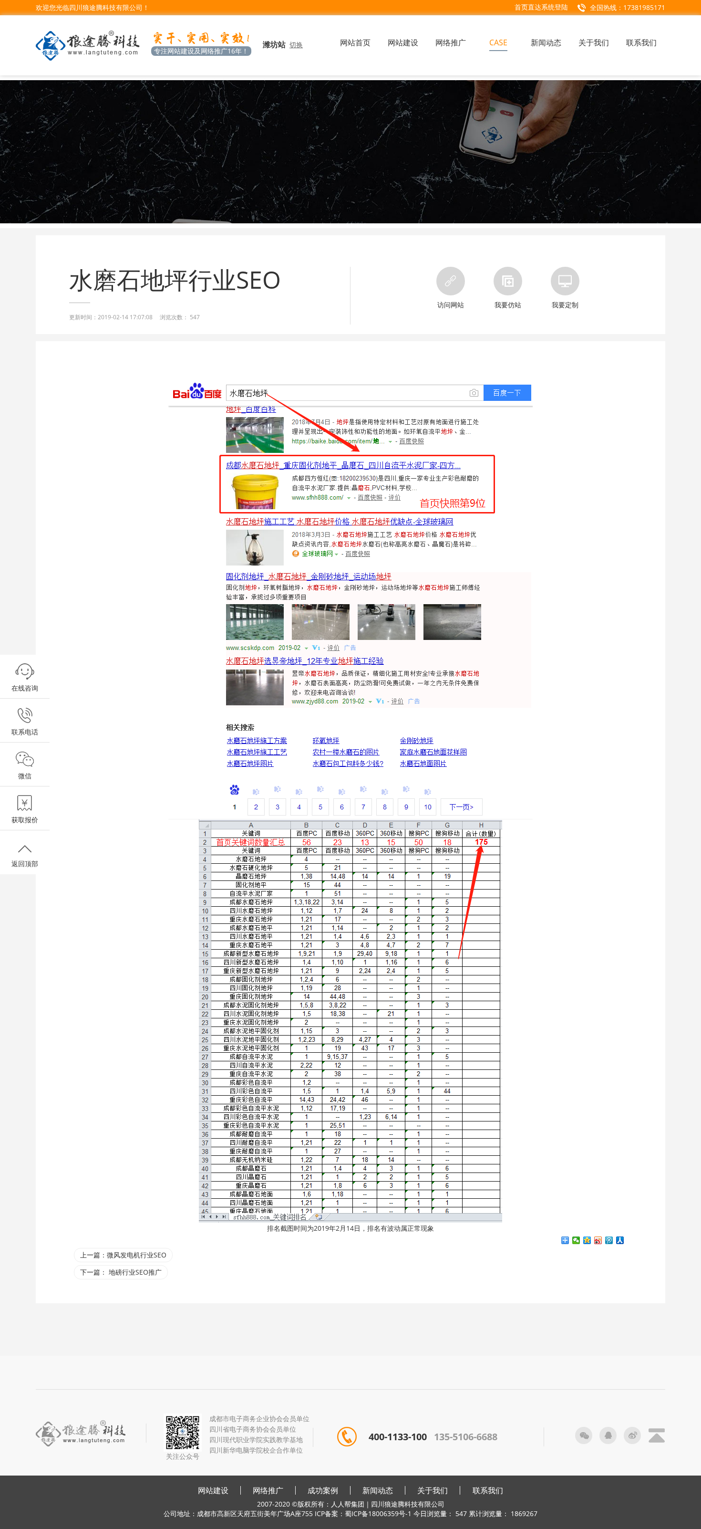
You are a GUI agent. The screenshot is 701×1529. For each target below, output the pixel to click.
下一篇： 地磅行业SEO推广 (121, 1272)
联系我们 (488, 1490)
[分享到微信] (576, 1240)
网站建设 (213, 1490)
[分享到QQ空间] (587, 1240)
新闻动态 (377, 1490)
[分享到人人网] (620, 1240)
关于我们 (432, 1490)
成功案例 (323, 1490)
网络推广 (268, 1490)
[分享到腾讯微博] (609, 1240)
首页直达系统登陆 (541, 6)
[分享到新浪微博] (598, 1240)
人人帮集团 (347, 1503)
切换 (296, 44)
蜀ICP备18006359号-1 (378, 1513)
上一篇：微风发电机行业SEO (123, 1254)
